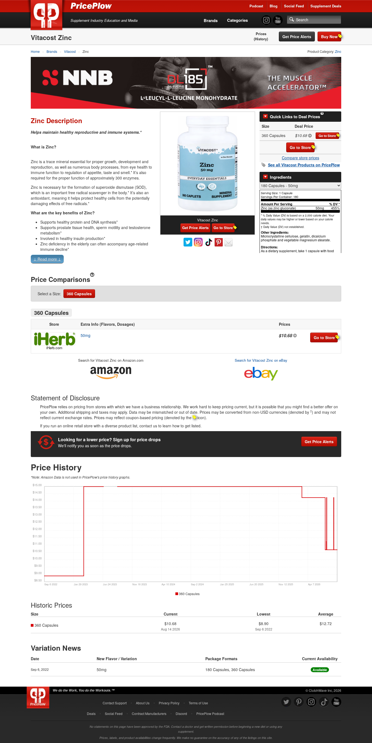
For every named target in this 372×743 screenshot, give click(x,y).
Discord (181, 713)
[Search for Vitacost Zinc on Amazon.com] (110, 371)
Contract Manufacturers (149, 713)
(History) (261, 38)
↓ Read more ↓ (47, 259)
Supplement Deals (325, 5)
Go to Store (327, 135)
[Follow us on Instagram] (311, 702)
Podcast (256, 5)
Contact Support (115, 703)
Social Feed (294, 5)
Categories (237, 20)
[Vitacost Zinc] (207, 164)
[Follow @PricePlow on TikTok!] (324, 702)
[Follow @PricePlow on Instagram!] (266, 20)
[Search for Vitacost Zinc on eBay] (261, 372)
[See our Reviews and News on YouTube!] (336, 702)
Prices (261, 33)
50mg (85, 335)
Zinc (338, 51)
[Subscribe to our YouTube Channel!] (278, 20)
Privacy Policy (169, 703)
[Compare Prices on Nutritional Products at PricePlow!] (39, 696)
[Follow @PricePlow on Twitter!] (286, 702)
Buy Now (329, 36)
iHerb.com (54, 347)
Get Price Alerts (296, 36)
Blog (274, 5)
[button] (186, 260)
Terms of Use (198, 703)
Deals (91, 713)
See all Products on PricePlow (304, 165)
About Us (143, 703)
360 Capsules (79, 293)
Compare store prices (300, 157)
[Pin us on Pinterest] (299, 702)
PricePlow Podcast (210, 713)
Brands (211, 20)
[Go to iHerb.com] (54, 339)
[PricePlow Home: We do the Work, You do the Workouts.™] (47, 16)
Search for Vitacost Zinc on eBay (261, 360)
